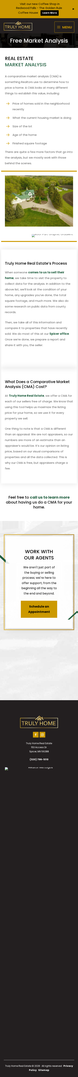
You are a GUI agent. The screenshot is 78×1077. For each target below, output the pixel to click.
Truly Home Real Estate (26, 396)
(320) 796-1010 (39, 759)
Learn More (49, 12)
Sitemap (43, 1070)
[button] (39, 609)
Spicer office (59, 334)
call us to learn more (50, 497)
